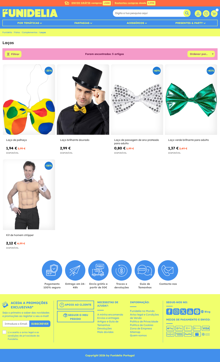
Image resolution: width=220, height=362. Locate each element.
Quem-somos (138, 335)
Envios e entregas (108, 318)
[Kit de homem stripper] (29, 194)
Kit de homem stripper (20, 235)
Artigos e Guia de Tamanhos (107, 323)
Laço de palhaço (16, 140)
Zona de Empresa (141, 328)
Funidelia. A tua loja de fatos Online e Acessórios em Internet (30, 13)
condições (13, 335)
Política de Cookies (141, 325)
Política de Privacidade (144, 321)
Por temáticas (28, 23)
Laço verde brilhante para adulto (188, 140)
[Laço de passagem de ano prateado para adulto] (137, 99)
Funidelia (7, 32)
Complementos (29, 32)
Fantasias (81, 23)
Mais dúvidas (105, 332)
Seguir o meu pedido (77, 316)
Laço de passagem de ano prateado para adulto (136, 141)
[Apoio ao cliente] (206, 13)
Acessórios (135, 23)
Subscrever (39, 323)
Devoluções (104, 328)
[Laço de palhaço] (29, 99)
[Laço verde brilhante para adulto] (191, 99)
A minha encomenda (110, 314)
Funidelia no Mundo (142, 311)
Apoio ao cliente (77, 304)
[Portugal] (169, 311)
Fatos (17, 32)
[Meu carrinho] (214, 13)
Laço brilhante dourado (74, 140)
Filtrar (15, 54)
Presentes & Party (189, 23)
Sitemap (135, 332)
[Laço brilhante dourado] (83, 99)
